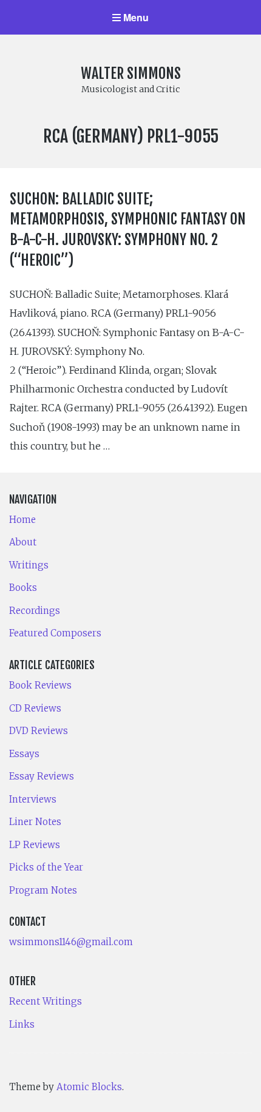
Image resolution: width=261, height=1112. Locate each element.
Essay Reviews (41, 776)
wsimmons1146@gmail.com (71, 942)
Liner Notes (35, 821)
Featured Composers (55, 633)
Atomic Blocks (89, 1087)
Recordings (34, 610)
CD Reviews (35, 708)
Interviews (32, 799)
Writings (29, 565)
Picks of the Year (46, 867)
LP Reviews (34, 845)
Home (22, 519)
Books (23, 587)
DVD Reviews (38, 730)
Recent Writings (45, 1001)
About (22, 542)
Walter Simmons (131, 73)
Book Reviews (40, 685)
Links (22, 1024)
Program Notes (43, 890)
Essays (24, 754)
